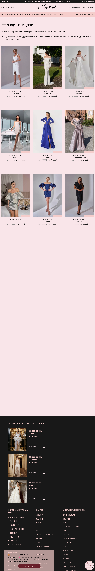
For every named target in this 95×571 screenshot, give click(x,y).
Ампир (38, 527)
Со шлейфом (13, 525)
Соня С (47, 221)
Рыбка (38, 523)
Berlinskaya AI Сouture (73, 527)
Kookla (66, 531)
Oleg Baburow (69, 566)
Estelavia (67, 535)
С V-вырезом (13, 537)
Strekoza (67, 559)
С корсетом (13, 541)
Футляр (39, 539)
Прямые (39, 531)
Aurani (66, 523)
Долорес (79, 93)
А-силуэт (39, 515)
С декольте (13, 533)
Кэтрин (16, 93)
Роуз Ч (79, 221)
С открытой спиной (16, 517)
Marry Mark (68, 551)
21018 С (47, 157)
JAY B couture (69, 515)
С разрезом (13, 521)
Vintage (66, 547)
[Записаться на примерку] (89, 565)
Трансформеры (42, 547)
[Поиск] (92, 14)
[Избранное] (89, 14)
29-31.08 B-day (81, 14)
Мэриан (47, 93)
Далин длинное (79, 157)
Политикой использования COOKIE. (23, 561)
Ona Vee (66, 519)
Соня (16, 221)
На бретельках (14, 545)
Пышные (39, 519)
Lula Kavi (67, 543)
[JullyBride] (47, 7)
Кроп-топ (39, 543)
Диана (16, 157)
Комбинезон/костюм (44, 535)
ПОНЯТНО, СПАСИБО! (29, 566)
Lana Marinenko (70, 539)
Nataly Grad (68, 562)
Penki (65, 555)
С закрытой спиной (16, 529)
